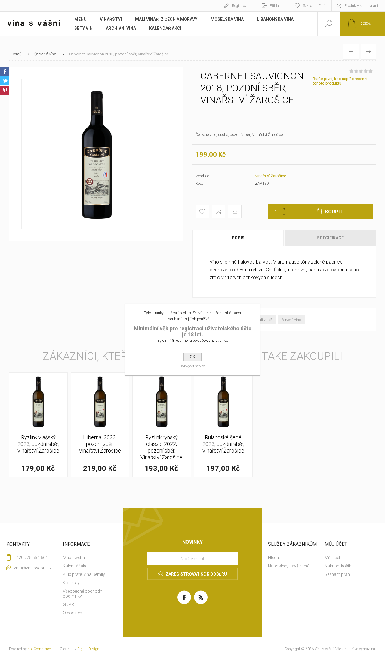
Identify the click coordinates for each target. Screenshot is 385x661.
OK (192, 356)
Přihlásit (276, 6)
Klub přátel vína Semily (84, 574)
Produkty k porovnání (361, 6)
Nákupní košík (338, 566)
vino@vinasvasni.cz (33, 567)
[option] (96, 154)
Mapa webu (74, 557)
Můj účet (332, 557)
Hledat (274, 557)
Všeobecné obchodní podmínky (83, 593)
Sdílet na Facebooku (4, 71)
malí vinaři (264, 320)
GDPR (68, 604)
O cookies (72, 612)
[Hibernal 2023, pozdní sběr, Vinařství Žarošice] (100, 425)
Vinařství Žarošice (270, 176)
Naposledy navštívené (288, 566)
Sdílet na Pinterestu (4, 90)
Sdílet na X (4, 80)
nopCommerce (39, 649)
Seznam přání (338, 574)
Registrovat (241, 6)
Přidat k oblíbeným (202, 211)
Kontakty (71, 582)
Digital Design (88, 649)
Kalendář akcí (75, 566)
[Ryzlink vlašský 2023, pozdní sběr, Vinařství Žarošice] (38, 425)
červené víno (291, 320)
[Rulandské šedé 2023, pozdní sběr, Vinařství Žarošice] (223, 425)
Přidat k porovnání (218, 211)
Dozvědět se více (192, 366)
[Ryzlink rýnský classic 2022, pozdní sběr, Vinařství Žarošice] (162, 425)
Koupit (32, 448)
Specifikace (330, 238)
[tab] (238, 238)
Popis (238, 238)
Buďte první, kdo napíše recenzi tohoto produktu (340, 80)
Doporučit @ (235, 211)
